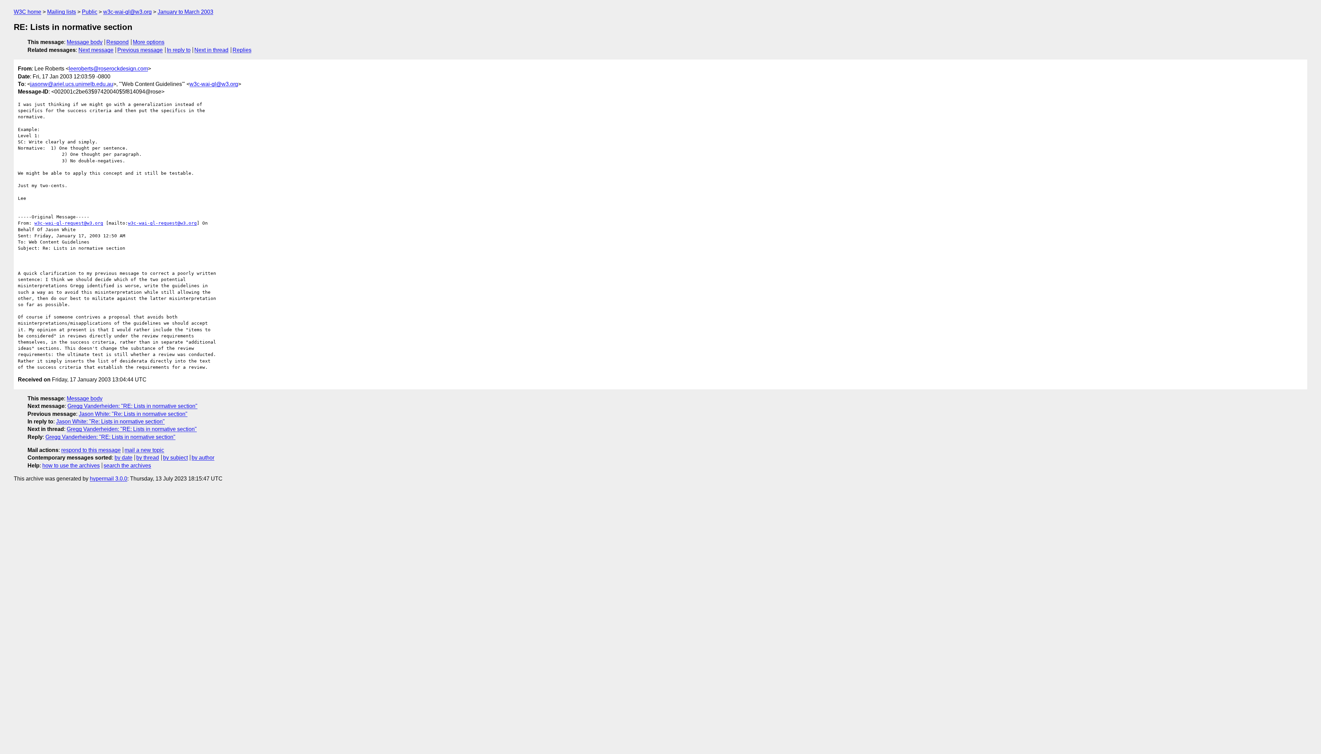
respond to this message (91, 450)
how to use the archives (71, 465)
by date (123, 458)
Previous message (140, 50)
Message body (85, 42)
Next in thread (211, 50)
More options (148, 42)
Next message (96, 50)
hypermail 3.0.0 (108, 479)
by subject (175, 458)
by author (203, 458)
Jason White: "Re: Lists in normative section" (133, 414)
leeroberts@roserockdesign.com (108, 69)
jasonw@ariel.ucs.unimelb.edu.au (71, 84)
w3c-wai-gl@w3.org (127, 12)
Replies (242, 50)
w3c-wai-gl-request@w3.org (68, 223)
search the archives (127, 465)
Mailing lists (61, 12)
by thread (147, 458)
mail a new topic (144, 450)
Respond (117, 42)
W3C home (27, 12)
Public (89, 12)
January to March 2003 (185, 12)
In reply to (179, 50)
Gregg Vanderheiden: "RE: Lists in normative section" (132, 406)
